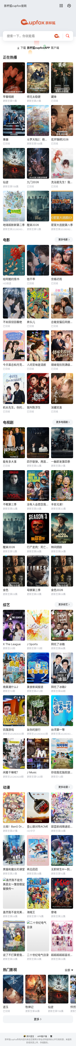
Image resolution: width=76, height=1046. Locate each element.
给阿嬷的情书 (11, 279)
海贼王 (31, 912)
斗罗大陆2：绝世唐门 (38, 139)
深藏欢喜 (56, 407)
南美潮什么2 (10, 686)
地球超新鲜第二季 (14, 224)
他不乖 (31, 279)
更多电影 (63, 239)
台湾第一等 (58, 729)
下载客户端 (39, 47)
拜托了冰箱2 (58, 686)
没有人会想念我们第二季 (38, 504)
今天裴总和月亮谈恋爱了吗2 (14, 364)
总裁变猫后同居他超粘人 (62, 322)
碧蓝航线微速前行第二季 (62, 826)
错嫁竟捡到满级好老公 (62, 364)
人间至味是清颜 (36, 364)
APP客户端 (42, 1036)
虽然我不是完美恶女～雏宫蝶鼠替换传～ (14, 912)
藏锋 (54, 96)
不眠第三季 (10, 504)
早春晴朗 (8, 96)
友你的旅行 (34, 729)
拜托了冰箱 (58, 644)
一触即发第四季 (60, 461)
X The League (12, 644)
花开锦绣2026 (60, 139)
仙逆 (5, 182)
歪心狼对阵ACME (37, 826)
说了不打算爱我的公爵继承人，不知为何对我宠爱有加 (14, 954)
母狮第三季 (34, 590)
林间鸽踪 (56, 547)
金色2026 (57, 590)
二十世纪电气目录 (38, 954)
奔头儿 (31, 322)
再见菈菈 (32, 869)
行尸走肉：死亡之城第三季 (38, 547)
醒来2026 (33, 224)
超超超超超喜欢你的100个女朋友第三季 (62, 954)
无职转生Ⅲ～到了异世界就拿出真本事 (62, 869)
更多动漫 (63, 787)
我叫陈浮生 (34, 407)
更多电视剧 (62, 422)
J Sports (32, 644)
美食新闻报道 (35, 686)
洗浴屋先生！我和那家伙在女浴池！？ (62, 182)
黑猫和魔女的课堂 (14, 869)
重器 (5, 139)
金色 (5, 590)
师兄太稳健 (34, 96)
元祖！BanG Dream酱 (14, 826)
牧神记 (29, 1007)
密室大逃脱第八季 (62, 224)
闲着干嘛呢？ (11, 772)
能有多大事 (10, 461)
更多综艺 (63, 604)
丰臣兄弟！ (58, 504)
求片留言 (30, 1036)
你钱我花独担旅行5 (62, 772)
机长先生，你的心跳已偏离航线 (14, 407)
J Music (32, 772)
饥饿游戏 (8, 729)
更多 (36, 1019)
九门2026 (33, 182)
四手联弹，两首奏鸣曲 (38, 461)
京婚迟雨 (56, 279)
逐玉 (5, 1007)
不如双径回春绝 (12, 322)
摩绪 (54, 912)
